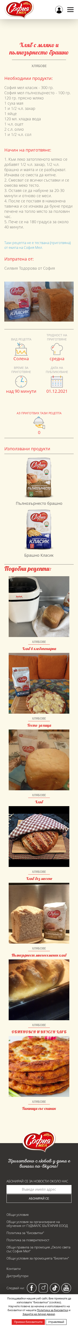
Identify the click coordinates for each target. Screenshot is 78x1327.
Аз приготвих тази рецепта (39, 413)
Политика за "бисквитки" (25, 1233)
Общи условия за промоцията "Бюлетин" (37, 1258)
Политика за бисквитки (52, 1310)
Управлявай (56, 1322)
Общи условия (17, 1214)
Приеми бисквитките (28, 1322)
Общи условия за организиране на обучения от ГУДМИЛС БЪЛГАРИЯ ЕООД (37, 1224)
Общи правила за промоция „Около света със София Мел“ (38, 1249)
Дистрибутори (17, 1276)
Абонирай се (39, 1198)
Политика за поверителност (27, 1240)
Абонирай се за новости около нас (37, 1181)
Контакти (13, 1268)
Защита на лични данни (39, 1314)
